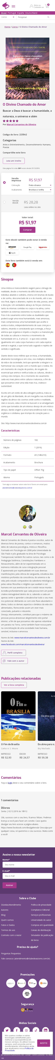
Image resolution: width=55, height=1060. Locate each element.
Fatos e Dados (8, 925)
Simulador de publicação (42, 937)
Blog (3, 915)
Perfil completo (14, 652)
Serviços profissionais (41, 915)
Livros (15, 26)
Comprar (27, 229)
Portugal (12, 12)
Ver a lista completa (14, 685)
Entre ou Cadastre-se (39, 6)
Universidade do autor (41, 920)
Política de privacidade (41, 904)
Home (7, 26)
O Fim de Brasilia (10, 744)
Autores (4, 909)
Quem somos (7, 920)
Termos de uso (8, 930)
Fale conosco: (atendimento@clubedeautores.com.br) (25, 958)
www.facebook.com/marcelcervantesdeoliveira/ (23, 644)
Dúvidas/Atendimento (11, 904)
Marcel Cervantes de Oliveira (21, 124)
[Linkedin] (45, 1030)
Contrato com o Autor (11, 935)
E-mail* (6, 871)
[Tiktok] (36, 1030)
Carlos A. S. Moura (9, 748)
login (10, 782)
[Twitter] (7, 1030)
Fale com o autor (15, 660)
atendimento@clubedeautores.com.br (17, 488)
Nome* (6, 860)
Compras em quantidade (42, 925)
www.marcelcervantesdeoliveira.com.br (32, 637)
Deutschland (31, 12)
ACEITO (43, 1043)
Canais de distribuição (41, 930)
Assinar (9, 885)
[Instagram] (26, 1030)
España (20, 12)
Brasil (3, 12)
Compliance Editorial (40, 909)
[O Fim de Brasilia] (18, 716)
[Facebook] (16, 1030)
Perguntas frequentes (11, 953)
